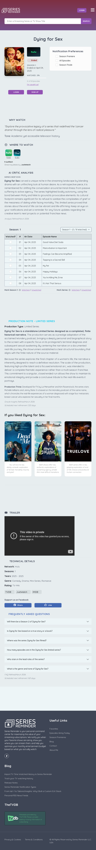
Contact (53, 745)
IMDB (36, 592)
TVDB (8, 592)
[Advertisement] (50, 106)
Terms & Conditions (34, 839)
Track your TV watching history (18, 778)
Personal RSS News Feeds (16, 795)
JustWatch (26, 165)
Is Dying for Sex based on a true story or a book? (29, 631)
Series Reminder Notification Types (20, 787)
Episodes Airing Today (60, 733)
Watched (26, 290)
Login (81, 10)
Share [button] (20, 605)
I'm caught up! (33, 84)
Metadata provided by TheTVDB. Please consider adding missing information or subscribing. (30, 818)
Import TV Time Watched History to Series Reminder (28, 774)
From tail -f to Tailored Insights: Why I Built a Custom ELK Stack (32, 791)
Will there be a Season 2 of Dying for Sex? (26, 621)
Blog (52, 741)
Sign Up (35, 92)
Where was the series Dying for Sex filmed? (26, 640)
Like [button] (50, 605)
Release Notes (11, 782)
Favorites (54, 728)
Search (86, 21)
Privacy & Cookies (12, 839)
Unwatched (36, 290)
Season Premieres (58, 737)
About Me (54, 750)
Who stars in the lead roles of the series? (26, 659)
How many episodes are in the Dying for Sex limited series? (34, 650)
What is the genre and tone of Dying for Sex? (27, 669)
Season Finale (66, 65)
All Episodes (65, 60)
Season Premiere (67, 56)
